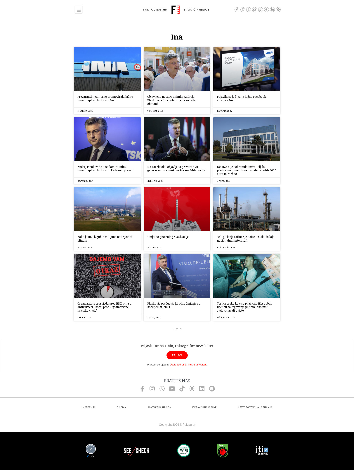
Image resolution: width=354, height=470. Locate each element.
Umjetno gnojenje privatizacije (168, 237)
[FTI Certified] (262, 451)
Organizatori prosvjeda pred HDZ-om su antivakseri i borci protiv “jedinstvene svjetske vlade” (104, 306)
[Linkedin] (202, 389)
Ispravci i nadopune (204, 407)
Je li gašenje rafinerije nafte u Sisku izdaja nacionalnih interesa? (245, 238)
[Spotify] (278, 9)
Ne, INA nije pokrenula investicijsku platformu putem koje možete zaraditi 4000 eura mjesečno (246, 170)
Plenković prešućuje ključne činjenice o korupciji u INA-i (173, 305)
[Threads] (266, 9)
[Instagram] (242, 9)
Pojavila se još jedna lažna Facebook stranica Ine (241, 98)
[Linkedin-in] (272, 9)
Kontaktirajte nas (159, 407)
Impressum (88, 407)
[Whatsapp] (248, 9)
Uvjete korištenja (178, 364)
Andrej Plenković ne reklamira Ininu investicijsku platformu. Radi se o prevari (105, 168)
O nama (121, 407)
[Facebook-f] (237, 9)
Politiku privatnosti (197, 364)
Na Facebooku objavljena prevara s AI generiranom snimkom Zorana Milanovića (176, 168)
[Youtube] (254, 9)
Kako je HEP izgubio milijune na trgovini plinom (104, 238)
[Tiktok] (260, 9)
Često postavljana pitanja (255, 407)
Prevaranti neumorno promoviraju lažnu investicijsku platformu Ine (105, 98)
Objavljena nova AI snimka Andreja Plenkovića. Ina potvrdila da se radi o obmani (172, 100)
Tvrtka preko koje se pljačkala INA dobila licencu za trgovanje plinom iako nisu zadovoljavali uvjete (244, 306)
